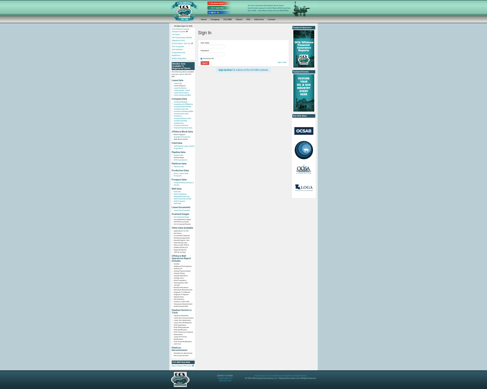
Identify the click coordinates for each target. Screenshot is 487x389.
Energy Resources (178, 52)
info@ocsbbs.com (225, 378)
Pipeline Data (178, 155)
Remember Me (208, 58)
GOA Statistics (177, 49)
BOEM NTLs (176, 55)
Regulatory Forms (178, 40)
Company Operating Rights (183, 111)
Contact (271, 19)
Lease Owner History (181, 93)
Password (205, 51)
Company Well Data (181, 125)
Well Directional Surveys (182, 199)
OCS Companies (178, 46)
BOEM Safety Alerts (179, 58)
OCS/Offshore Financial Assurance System (180, 30)
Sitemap (303, 376)
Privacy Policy (281, 376)
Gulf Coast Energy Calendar (182, 37)
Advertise (259, 19)
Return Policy (293, 376)
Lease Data (178, 83)
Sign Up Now (225, 70)
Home (204, 19)
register (181, 74)
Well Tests (177, 203)
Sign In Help (282, 62)
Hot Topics (176, 34)
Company (215, 19)
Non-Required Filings (181, 217)
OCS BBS (227, 19)
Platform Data (179, 167)
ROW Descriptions (180, 160)
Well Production (179, 201)
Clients (239, 19)
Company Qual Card (181, 109)
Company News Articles (182, 107)
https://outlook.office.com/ (182, 366)
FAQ (248, 19)
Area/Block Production (182, 137)
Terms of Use (269, 376)
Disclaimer (259, 376)
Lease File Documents (182, 210)
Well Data (177, 192)
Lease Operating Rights (182, 95)
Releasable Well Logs (182, 196)
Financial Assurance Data (183, 128)
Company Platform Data (182, 118)
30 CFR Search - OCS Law (181, 43)
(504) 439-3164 (225, 381)
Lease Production (180, 88)
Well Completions (180, 194)
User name (205, 43)
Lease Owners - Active (182, 90)
